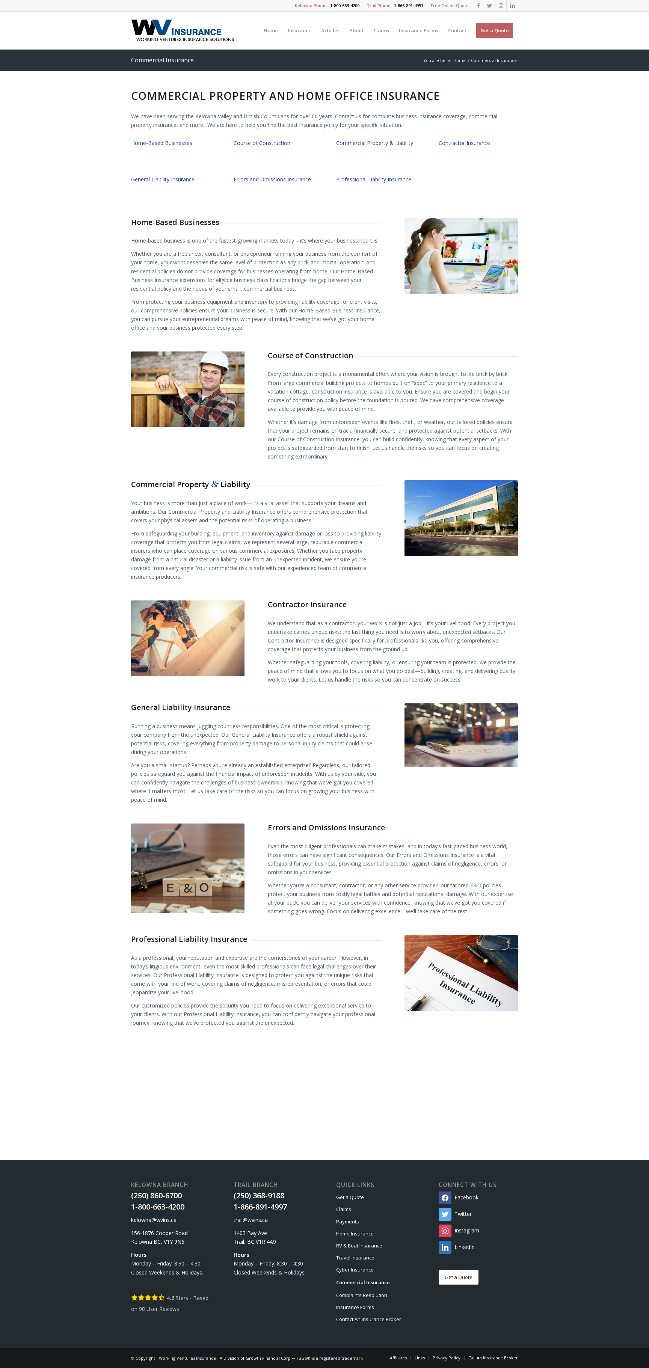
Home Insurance (355, 1233)
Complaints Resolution (361, 1295)
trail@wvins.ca (251, 1219)
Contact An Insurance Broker (368, 1319)
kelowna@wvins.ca (154, 1219)
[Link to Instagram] (500, 5)
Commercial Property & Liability (374, 142)
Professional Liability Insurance (373, 179)
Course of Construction (262, 142)
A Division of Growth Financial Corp (255, 1358)
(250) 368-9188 (259, 1195)
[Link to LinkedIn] (512, 5)
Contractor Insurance (464, 142)
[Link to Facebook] (478, 5)
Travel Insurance (355, 1257)
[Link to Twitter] (489, 5)
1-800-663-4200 (344, 5)
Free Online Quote (450, 5)
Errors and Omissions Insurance (272, 179)
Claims (343, 1209)
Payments (347, 1221)
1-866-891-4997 (408, 5)
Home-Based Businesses (161, 142)
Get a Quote (350, 1197)
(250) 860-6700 (156, 1195)
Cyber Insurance (355, 1269)
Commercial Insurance (162, 60)
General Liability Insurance (163, 179)
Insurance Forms (355, 1307)
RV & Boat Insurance (359, 1245)
